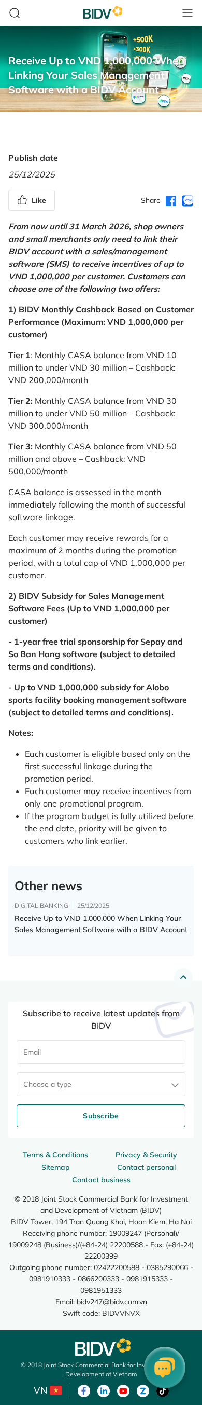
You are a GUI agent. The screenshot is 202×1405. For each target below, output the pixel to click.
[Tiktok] (162, 1390)
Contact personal (146, 1167)
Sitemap (55, 1167)
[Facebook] (84, 1390)
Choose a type (47, 1084)
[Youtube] (123, 1390)
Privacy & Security (146, 1155)
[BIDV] (101, 1347)
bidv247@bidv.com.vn (112, 1301)
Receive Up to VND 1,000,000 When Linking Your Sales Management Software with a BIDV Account (101, 923)
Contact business (101, 1179)
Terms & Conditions (55, 1155)
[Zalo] (143, 1390)
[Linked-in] (103, 1390)
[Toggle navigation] (187, 13)
